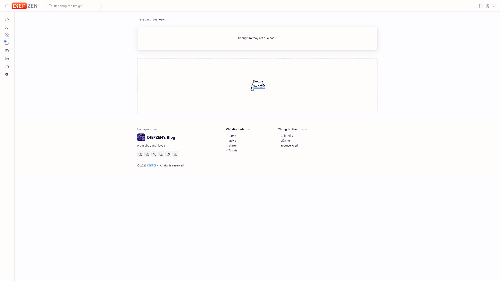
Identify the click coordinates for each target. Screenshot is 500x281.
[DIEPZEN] (24, 6)
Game (232, 136)
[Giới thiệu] (7, 27)
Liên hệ (285, 140)
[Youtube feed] (7, 51)
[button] (7, 6)
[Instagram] (147, 154)
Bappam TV (370, 165)
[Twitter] (154, 154)
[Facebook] (140, 154)
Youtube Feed (289, 145)
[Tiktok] (175, 154)
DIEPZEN (152, 165)
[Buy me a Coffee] (7, 43)
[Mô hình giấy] (7, 58)
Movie (232, 140)
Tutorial (233, 150)
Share (232, 145)
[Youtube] (161, 154)
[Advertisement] (255, 86)
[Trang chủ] (7, 19)
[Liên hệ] (7, 35)
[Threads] (168, 154)
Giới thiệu (287, 136)
